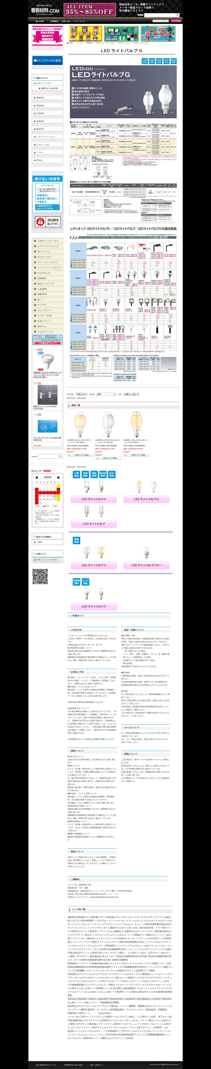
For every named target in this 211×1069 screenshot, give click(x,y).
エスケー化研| (81, 1038)
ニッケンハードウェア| (81, 942)
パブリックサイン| (105, 1024)
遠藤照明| (79, 967)
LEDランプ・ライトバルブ (105, 43)
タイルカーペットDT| (115, 981)
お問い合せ (66, 21)
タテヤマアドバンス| (92, 1020)
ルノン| (124, 977)
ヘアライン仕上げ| (106, 931)
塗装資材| (82, 999)
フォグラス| (99, 974)
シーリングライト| (155, 967)
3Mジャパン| (76, 1031)
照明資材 (40, 106)
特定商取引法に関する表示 (73, 1065)
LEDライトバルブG (49, 88)
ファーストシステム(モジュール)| (131, 945)
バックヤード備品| (142, 1009)
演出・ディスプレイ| (101, 1009)
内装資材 (40, 113)
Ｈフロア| (156, 977)
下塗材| (90, 999)
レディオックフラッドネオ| (107, 938)
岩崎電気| (133, 942)
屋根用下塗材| (135, 999)
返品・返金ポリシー (98, 1065)
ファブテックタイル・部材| (100, 984)
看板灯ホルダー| (118, 927)
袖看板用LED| (118, 949)
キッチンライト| (110, 970)
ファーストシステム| (85, 945)
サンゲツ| (111, 977)
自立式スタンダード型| (109, 956)
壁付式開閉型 (121, 960)
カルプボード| (150, 917)
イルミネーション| (161, 1006)
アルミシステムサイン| (108, 935)
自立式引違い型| (143, 956)
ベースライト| (84, 963)
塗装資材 (40, 121)
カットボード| (136, 917)
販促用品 (40, 129)
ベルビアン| (82, 977)
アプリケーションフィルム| (116, 924)
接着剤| (78, 984)
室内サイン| (120, 1024)
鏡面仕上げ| (120, 931)
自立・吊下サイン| (160, 1016)
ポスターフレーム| (87, 1006)
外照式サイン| (109, 1020)
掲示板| (94, 956)
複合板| (81, 917)
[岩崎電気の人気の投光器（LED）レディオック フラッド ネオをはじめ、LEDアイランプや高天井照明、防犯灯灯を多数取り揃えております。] (47, 279)
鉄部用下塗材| (108, 999)
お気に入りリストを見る (47, 560)
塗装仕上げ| (132, 931)
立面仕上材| (121, 988)
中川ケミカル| (130, 1031)
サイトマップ (79, 21)
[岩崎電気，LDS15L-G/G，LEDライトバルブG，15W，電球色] (80, 424)
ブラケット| (130, 970)
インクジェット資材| (140, 924)
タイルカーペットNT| (94, 981)
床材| (130, 977)
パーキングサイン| (110, 952)
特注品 (130, 1038)
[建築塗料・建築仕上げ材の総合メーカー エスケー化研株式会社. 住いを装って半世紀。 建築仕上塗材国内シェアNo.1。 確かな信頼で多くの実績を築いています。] (47, 317)
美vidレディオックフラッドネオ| (136, 938)
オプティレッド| (155, 945)
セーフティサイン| (113, 1027)
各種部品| (77, 1020)
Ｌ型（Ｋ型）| (133, 927)
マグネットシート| (109, 920)
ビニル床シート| (89, 988)
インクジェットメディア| (87, 927)
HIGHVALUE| (114, 1034)
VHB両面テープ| (92, 920)
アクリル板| (163, 917)
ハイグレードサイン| (83, 1027)
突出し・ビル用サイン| (130, 952)
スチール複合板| (106, 917)
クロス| (103, 977)
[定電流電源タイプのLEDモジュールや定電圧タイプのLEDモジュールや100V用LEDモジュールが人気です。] (47, 274)
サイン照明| (145, 935)
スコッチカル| (144, 920)
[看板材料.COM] (43, 16)
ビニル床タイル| (93, 992)
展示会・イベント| (120, 1006)
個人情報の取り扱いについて (46, 1065)
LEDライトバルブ (124, 43)
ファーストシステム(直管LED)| (96, 949)
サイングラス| (136, 974)
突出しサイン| (156, 1020)
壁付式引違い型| (107, 960)
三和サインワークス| (148, 942)
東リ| (118, 977)
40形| (100, 963)
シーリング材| (81, 1002)
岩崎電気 (89, 43)
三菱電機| (127, 967)
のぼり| (148, 1006)
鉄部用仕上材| (121, 999)
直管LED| (96, 952)
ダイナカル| (157, 920)
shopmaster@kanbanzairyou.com (104, 897)
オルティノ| (94, 977)
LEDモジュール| (84, 952)
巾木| (113, 988)
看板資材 (40, 98)
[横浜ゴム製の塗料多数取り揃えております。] (47, 327)
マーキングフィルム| (128, 920)
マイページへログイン (160, 21)
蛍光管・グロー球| (156, 927)
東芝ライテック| (100, 942)
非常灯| (142, 967)
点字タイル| (148, 992)
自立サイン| (91, 935)
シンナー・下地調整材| (99, 1002)
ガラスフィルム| (85, 974)
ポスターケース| (127, 935)
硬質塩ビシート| (151, 974)
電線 (152, 970)
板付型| (143, 927)
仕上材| (97, 999)
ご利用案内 (54, 21)
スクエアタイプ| (116, 963)
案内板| (159, 931)
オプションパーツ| (135, 1024)
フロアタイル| (77, 981)
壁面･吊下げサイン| (79, 1024)
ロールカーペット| (156, 981)
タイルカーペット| (122, 984)
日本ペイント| (95, 1038)
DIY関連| (115, 1002)
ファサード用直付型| (118, 942)
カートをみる (176, 21)
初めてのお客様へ (44, 537)
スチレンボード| (122, 917)
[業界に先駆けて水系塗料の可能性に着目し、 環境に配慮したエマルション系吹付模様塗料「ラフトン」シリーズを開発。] (47, 333)
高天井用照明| (91, 967)
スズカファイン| (119, 1038)
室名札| (166, 931)
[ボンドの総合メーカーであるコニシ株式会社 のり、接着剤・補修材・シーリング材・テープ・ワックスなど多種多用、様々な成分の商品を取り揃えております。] (47, 311)
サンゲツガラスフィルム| (117, 974)
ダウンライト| (130, 963)
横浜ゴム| (106, 1038)
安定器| (139, 970)
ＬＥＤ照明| (105, 1016)
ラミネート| (105, 927)
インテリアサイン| (147, 931)
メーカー (80, 43)
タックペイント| (75, 924)
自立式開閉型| (158, 956)
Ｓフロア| (147, 977)
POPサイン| (98, 1027)
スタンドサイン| (141, 1020)
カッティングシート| (93, 924)
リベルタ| (167, 920)
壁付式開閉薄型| (91, 960)
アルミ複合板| (91, 917)
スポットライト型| (160, 935)
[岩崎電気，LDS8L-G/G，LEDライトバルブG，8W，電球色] (136, 424)
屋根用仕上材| (149, 999)
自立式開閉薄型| (128, 956)
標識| (137, 935)
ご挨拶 (50, 542)
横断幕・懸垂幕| (137, 1006)
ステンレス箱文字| (88, 931)
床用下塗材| (161, 999)
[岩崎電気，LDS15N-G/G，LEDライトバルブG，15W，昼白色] (108, 424)
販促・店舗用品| (159, 1009)
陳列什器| (86, 1009)
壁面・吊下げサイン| (80, 956)
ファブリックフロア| (141, 984)
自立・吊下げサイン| (152, 952)
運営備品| (115, 1009)
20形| (105, 963)
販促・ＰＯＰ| (126, 1009)
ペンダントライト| (93, 970)
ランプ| (146, 970)
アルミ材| (79, 920)
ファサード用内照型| (105, 945)
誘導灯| (135, 967)
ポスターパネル (43, 145)
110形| (94, 963)
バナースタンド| (103, 1006)
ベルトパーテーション (46, 137)
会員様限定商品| (158, 924)
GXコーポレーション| (154, 1024)
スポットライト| (145, 963)
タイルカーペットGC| (136, 981)
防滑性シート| (104, 988)
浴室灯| (121, 970)
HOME (41, 21)
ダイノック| (164, 974)
